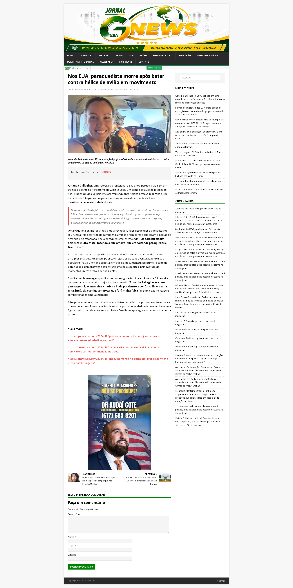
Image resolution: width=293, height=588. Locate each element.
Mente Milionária (207, 55)
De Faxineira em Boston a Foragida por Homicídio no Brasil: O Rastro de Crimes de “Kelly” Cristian (199, 370)
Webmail (221, 580)
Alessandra (180, 378)
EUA (131, 55)
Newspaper (106, 61)
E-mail (71, 545)
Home (70, 55)
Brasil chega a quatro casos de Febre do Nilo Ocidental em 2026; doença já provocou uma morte (197, 164)
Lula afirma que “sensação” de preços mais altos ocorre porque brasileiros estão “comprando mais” (199, 135)
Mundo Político (162, 55)
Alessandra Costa (184, 367)
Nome (71, 536)
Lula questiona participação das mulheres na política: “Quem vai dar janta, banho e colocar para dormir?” (199, 358)
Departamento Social (80, 61)
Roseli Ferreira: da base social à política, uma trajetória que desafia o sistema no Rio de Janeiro (200, 265)
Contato (144, 61)
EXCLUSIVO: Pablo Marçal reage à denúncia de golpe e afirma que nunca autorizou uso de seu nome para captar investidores (199, 220)
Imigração (185, 55)
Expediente (125, 61)
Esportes (104, 55)
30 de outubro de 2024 (82, 89)
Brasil (119, 55)
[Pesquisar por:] (200, 77)
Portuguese (75, 68)
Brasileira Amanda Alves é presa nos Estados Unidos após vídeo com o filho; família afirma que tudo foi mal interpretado (199, 289)
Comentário (74, 514)
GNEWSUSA (106, 172)
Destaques (86, 55)
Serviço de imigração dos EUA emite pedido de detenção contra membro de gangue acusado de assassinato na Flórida (199, 111)
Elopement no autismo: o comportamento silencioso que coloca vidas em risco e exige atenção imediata (197, 398)
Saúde (143, 55)
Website (72, 554)
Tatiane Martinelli (105, 89)
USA (130, 89)
